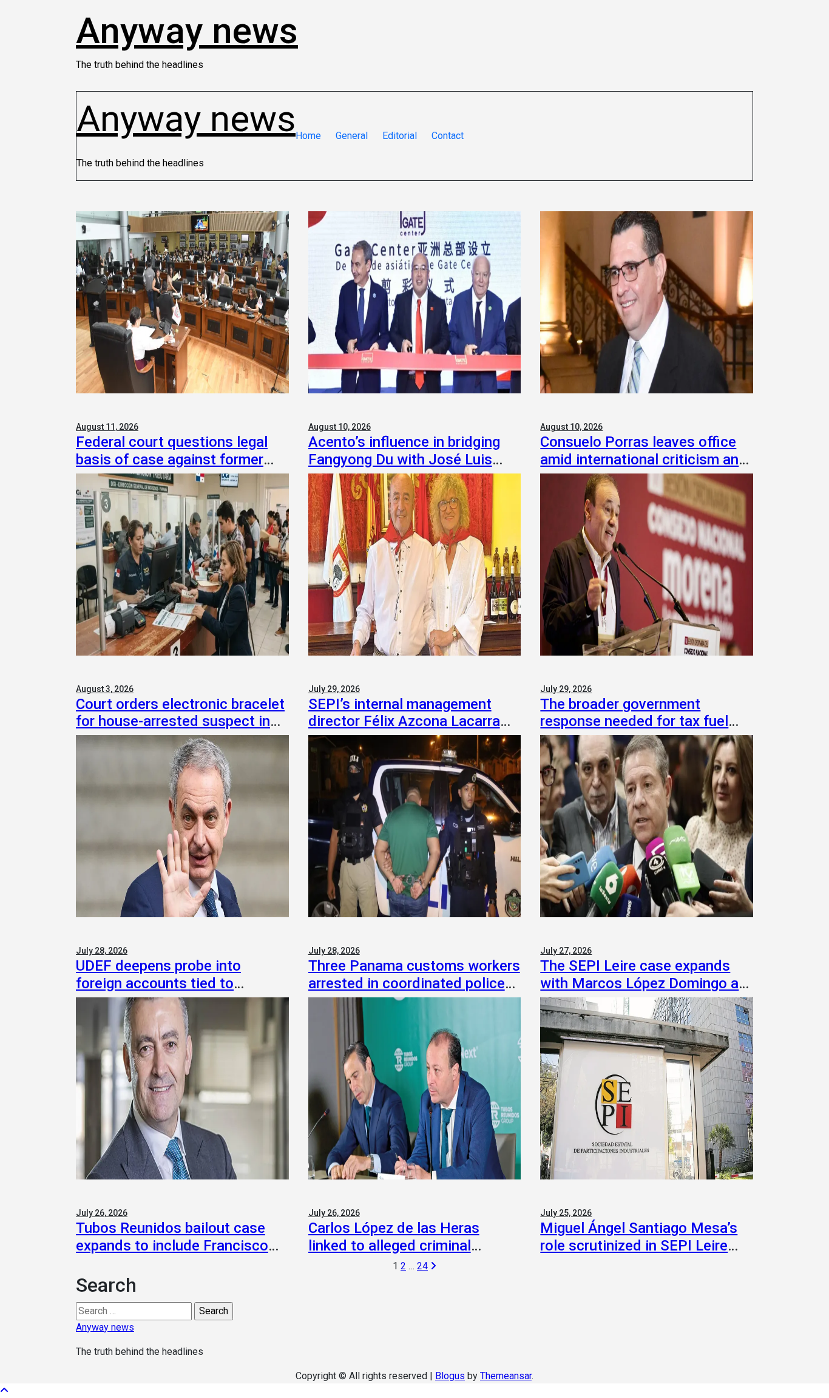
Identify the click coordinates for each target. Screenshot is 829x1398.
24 (422, 1266)
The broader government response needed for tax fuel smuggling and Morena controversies (634, 730)
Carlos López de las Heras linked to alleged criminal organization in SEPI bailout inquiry (398, 1254)
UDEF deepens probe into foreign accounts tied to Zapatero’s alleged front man (169, 983)
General (352, 135)
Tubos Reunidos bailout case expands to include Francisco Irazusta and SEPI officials (172, 1246)
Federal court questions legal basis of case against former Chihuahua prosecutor (172, 459)
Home (308, 135)
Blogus (450, 1376)
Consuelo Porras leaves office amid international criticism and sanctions (643, 459)
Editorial (399, 135)
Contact (447, 135)
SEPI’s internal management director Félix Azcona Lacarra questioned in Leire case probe (408, 722)
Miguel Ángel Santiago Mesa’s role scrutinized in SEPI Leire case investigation (638, 1246)
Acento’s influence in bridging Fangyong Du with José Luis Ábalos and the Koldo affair (404, 459)
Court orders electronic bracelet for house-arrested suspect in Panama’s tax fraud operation (180, 722)
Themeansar (506, 1376)
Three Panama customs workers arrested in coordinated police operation (414, 983)
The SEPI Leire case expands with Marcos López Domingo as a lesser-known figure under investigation (643, 991)
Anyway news (187, 30)
